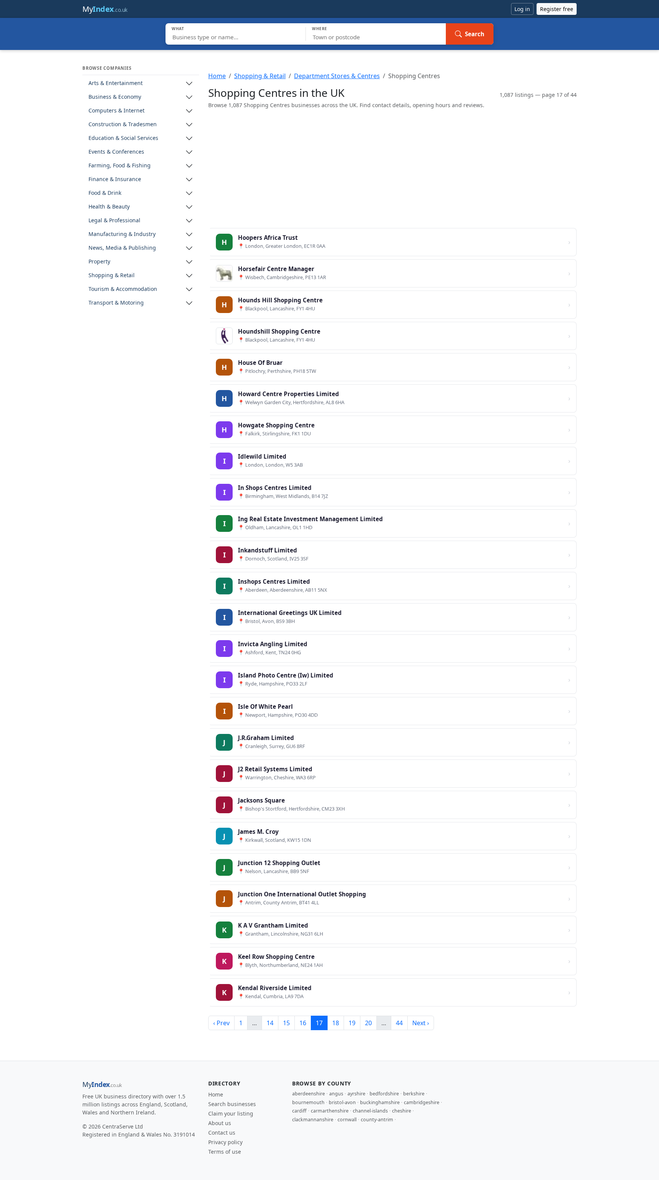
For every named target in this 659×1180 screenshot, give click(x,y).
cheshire (401, 1111)
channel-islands (370, 1111)
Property (99, 261)
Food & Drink (104, 193)
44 (399, 1023)
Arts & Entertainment (115, 83)
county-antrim (377, 1119)
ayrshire (356, 1093)
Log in (522, 9)
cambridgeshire (421, 1102)
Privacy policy (225, 1142)
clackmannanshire (312, 1119)
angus (336, 1093)
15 (286, 1023)
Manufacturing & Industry (122, 234)
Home (217, 76)
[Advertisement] (392, 168)
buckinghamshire (380, 1102)
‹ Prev (221, 1023)
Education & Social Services (123, 138)
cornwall (347, 1119)
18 (335, 1023)
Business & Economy (114, 97)
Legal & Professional (114, 220)
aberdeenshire (308, 1093)
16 (302, 1023)
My (104, 9)
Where (319, 28)
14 (270, 1023)
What (178, 28)
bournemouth (308, 1102)
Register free (556, 9)
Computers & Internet (116, 111)
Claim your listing (230, 1113)
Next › (420, 1023)
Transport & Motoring (116, 303)
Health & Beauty (109, 207)
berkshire (413, 1093)
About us (219, 1123)
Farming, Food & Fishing (119, 165)
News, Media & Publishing (122, 248)
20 (368, 1023)
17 (319, 1023)
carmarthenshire (330, 1111)
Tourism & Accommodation (122, 289)
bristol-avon (342, 1102)
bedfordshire (384, 1093)
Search (474, 34)
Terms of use (224, 1151)
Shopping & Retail (111, 275)
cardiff (299, 1111)
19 (352, 1023)
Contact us (221, 1132)
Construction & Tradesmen (122, 124)
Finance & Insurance (114, 179)
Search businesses (232, 1104)
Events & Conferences (116, 152)
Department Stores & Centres (337, 76)
